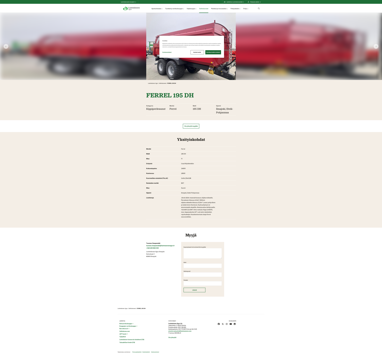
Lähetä (194, 290)
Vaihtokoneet (203, 8)
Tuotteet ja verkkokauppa (174, 8)
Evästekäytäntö (146, 352)
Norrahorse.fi (123, 328)
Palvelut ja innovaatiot (218, 8)
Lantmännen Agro (153, 83)
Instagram (226, 324)
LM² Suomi (122, 334)
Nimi (185, 262)
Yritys (245, 8)
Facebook (218, 324)
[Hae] (259, 8)
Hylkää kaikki (197, 52)
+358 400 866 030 (152, 248)
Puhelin (186, 280)
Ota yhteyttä (172, 337)
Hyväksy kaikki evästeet (213, 52)
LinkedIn (234, 324)
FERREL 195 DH (171, 83)
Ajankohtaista (156, 8)
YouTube (230, 324)
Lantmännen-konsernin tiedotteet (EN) (131, 339)
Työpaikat (122, 336)
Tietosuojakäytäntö (137, 352)
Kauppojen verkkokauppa (127, 326)
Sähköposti (187, 271)
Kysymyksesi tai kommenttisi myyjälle (195, 247)
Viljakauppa (191, 8)
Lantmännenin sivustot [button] (128, 2)
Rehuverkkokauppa (125, 323)
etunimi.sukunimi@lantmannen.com (179, 331)
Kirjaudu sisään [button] (254, 2)
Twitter (222, 324)
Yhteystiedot (234, 8)
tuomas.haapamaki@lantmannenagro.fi (160, 245)
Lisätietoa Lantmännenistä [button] (234, 2)
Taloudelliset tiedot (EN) (127, 342)
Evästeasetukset (167, 52)
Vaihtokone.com (124, 331)
